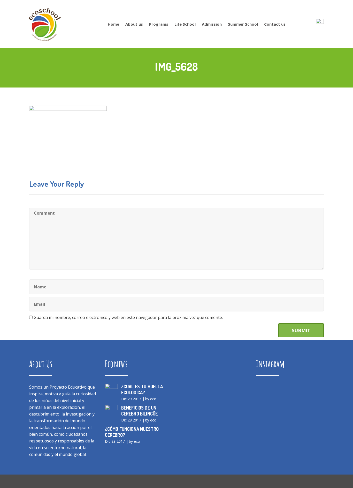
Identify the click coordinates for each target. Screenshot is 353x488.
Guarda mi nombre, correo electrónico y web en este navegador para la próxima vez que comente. (128, 317)
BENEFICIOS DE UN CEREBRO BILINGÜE (139, 411)
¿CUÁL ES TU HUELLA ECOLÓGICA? (142, 389)
